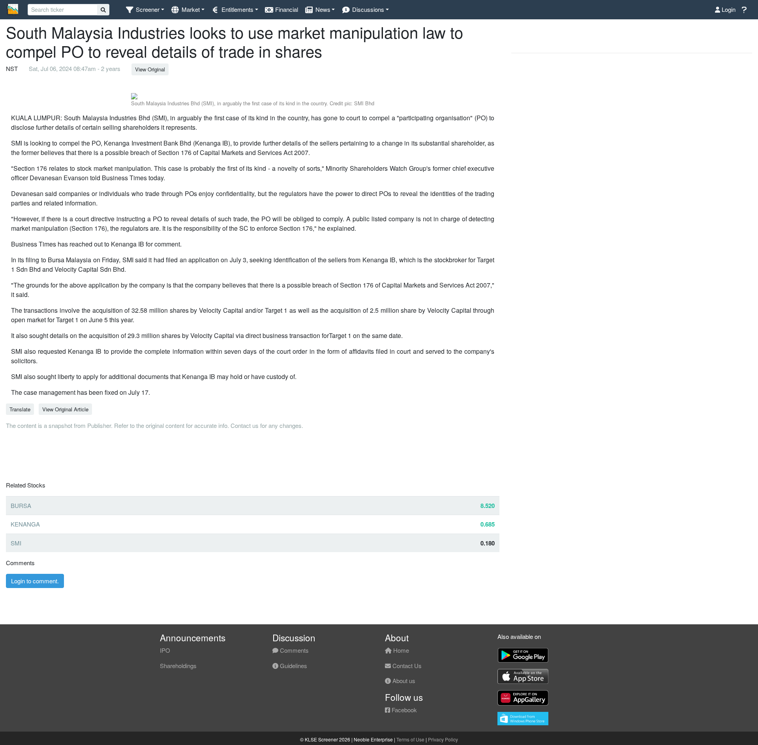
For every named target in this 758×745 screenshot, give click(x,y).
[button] (144, 9)
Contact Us (406, 665)
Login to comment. (35, 581)
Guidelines (292, 665)
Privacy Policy (443, 739)
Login (727, 9)
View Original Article (65, 409)
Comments (293, 650)
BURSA (21, 505)
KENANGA (25, 524)
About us (403, 680)
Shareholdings (178, 665)
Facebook (403, 710)
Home (400, 650)
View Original (150, 69)
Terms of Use (410, 739)
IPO (165, 650)
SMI (16, 543)
